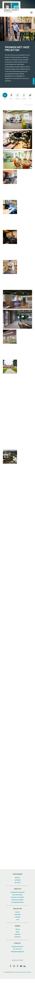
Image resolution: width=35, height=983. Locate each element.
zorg (30, 98)
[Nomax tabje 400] (33, 78)
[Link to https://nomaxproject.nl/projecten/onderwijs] (17, 95)
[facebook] (10, 966)
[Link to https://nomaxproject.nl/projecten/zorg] (30, 95)
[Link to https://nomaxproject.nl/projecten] (5, 95)
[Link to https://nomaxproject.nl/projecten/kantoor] (11, 95)
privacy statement (26, 972)
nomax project (17, 972)
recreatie (24, 98)
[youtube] (21, 966)
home (25, 105)
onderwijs (17, 98)
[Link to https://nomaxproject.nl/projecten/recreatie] (23, 95)
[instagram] (14, 966)
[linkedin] (24, 966)
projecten (30, 105)
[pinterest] (17, 966)
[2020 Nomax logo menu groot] (11, 2)
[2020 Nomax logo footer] (17, 960)
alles (5, 98)
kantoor (11, 98)
